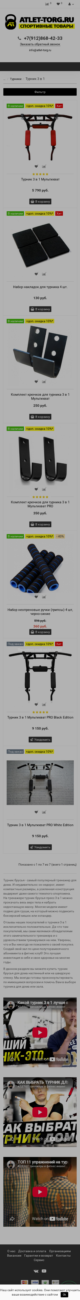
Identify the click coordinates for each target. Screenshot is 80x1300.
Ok (64, 1294)
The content (26, 649)
